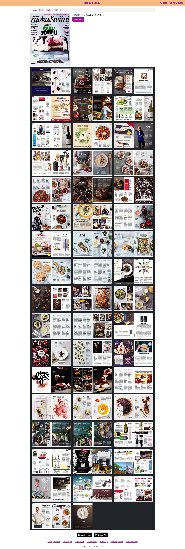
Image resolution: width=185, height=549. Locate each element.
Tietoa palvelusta (54, 542)
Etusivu (34, 10)
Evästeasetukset (131, 542)
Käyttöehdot (79, 542)
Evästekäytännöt (117, 542)
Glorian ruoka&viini (46, 10)
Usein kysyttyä (92, 542)
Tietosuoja (104, 542)
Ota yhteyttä (67, 542)
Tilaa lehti (78, 19)
